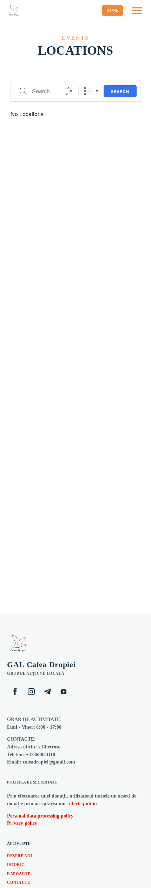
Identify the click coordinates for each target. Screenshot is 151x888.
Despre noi (20, 856)
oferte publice (83, 803)
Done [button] (112, 10)
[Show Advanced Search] (68, 91)
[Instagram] (31, 692)
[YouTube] (63, 692)
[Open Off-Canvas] (137, 11)
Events (75, 38)
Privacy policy (22, 823)
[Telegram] (47, 692)
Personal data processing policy (40, 816)
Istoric (16, 864)
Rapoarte (18, 874)
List (88, 91)
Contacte (18, 882)
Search (120, 91)
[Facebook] (15, 692)
